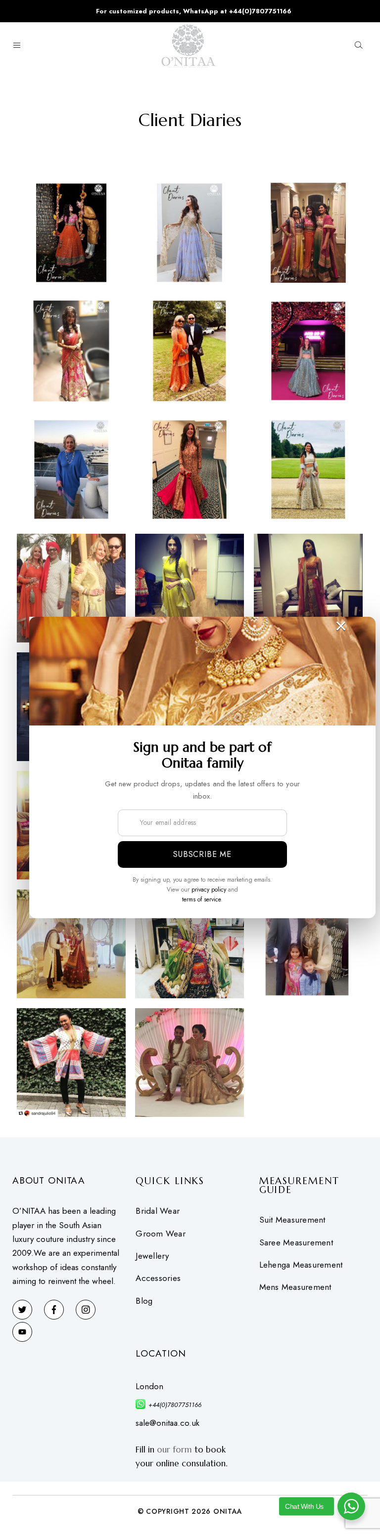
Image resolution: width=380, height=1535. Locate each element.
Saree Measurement (296, 1242)
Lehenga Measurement (301, 1265)
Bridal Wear (158, 1211)
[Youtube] (22, 1332)
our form (174, 1449)
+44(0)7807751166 (174, 1404)
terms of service (201, 899)
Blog (144, 1301)
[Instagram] (85, 1310)
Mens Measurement (295, 1287)
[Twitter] (22, 1310)
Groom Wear (161, 1234)
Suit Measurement (292, 1220)
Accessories (158, 1278)
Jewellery (152, 1256)
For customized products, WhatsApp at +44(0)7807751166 (193, 11)
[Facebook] (54, 1310)
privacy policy (208, 889)
